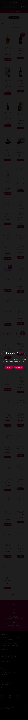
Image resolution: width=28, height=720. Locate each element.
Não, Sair (8, 367)
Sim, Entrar (18, 367)
